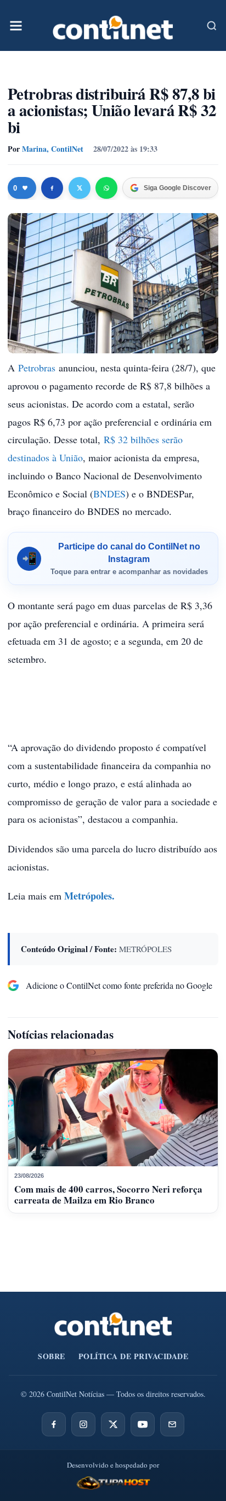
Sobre (51, 1356)
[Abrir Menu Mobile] (16, 25)
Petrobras (36, 367)
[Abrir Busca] (212, 26)
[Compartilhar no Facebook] (52, 188)
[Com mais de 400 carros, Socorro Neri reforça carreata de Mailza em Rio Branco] (113, 1108)
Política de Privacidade (133, 1356)
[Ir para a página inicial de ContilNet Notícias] (113, 1324)
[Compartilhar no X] (80, 188)
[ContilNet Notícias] (113, 25)
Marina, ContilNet (52, 148)
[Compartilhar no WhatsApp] (106, 188)
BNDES (109, 493)
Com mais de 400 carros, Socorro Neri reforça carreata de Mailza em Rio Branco (108, 1194)
